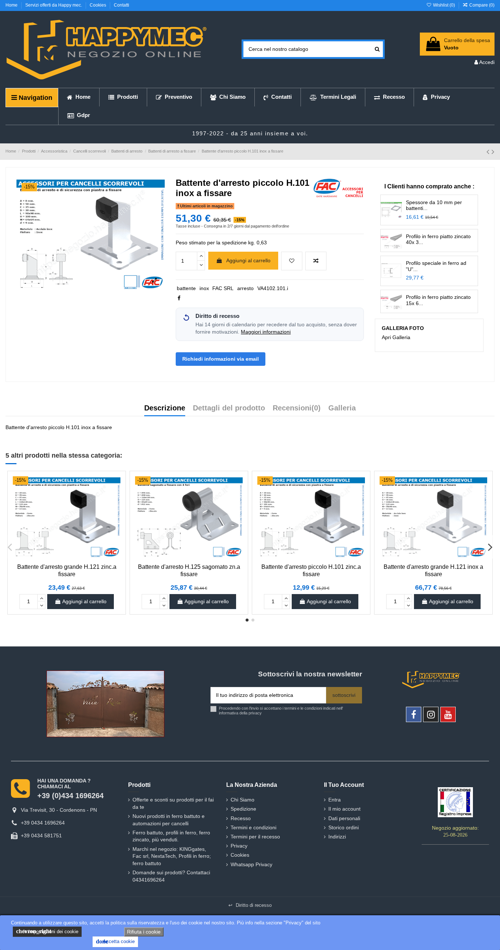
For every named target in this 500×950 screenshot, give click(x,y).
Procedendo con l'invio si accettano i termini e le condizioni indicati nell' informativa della (281, 710)
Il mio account (344, 809)
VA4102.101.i (272, 288)
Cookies (98, 5)
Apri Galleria (396, 337)
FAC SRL (223, 288)
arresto (245, 288)
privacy (255, 713)
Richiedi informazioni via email (220, 359)
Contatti (121, 5)
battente (186, 288)
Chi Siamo (242, 800)
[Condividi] (179, 298)
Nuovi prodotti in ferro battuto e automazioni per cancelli (169, 819)
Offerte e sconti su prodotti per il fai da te (173, 803)
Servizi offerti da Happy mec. (54, 5)
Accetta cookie (115, 941)
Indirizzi (337, 837)
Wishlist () (444, 5)
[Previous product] (489, 151)
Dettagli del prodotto (229, 408)
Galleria (342, 408)
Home (12, 5)
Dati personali (344, 818)
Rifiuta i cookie (144, 932)
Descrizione (164, 408)
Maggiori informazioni (266, 332)
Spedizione (243, 809)
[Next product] (493, 151)
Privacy (239, 846)
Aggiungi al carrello (248, 260)
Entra (334, 800)
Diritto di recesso (250, 905)
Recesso (241, 818)
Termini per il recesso (255, 837)
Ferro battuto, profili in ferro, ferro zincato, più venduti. (171, 836)
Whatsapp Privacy (251, 864)
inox (204, 288)
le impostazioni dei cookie (47, 931)
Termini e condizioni (253, 827)
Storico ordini (343, 827)
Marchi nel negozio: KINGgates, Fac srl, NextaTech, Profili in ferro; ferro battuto (172, 856)
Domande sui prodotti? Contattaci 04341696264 (171, 876)
